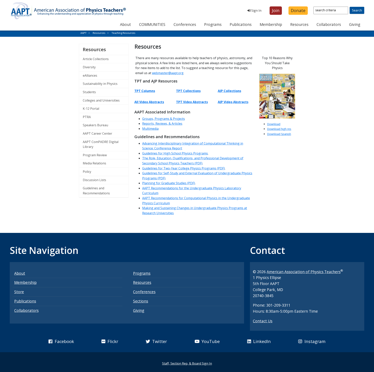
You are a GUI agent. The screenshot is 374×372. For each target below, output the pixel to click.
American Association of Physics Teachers (303, 271)
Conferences (185, 24)
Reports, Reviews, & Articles (162, 123)
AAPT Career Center (97, 133)
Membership (271, 24)
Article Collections (96, 59)
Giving (354, 24)
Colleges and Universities (101, 100)
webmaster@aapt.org (167, 73)
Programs (212, 24)
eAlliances (90, 75)
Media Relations (94, 163)
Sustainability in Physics (100, 84)
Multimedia (150, 128)
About (125, 24)
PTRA (87, 117)
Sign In (256, 10)
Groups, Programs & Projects (163, 119)
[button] (276, 10)
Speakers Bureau (95, 125)
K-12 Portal (91, 108)
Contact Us (262, 321)
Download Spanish (279, 134)
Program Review (95, 155)
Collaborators (329, 24)
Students (89, 92)
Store (19, 291)
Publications (240, 24)
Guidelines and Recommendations (96, 190)
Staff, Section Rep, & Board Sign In (187, 363)
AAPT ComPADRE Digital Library (100, 144)
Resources (299, 24)
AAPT (83, 33)
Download (273, 124)
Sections (140, 301)
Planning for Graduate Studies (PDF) (168, 183)
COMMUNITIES (152, 24)
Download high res (279, 129)
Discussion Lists (94, 180)
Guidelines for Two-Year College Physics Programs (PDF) (183, 168)
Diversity (89, 67)
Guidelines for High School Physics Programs (175, 153)
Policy (87, 171)
